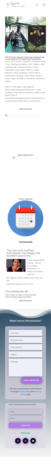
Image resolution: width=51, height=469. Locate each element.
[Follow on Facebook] (18, 441)
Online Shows (29, 76)
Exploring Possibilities (19, 64)
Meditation (23, 73)
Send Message (31, 380)
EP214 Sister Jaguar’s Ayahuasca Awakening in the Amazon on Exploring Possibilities (24, 58)
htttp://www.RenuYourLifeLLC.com (19, 284)
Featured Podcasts (25, 67)
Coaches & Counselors (31, 61)
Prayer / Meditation (18, 78)
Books (18, 61)
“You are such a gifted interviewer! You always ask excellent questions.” (23, 252)
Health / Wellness (26, 70)
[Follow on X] (25, 441)
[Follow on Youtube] (33, 441)
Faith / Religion (33, 64)
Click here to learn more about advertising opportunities (21, 295)
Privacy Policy (24, 391)
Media (16, 73)
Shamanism (30, 78)
